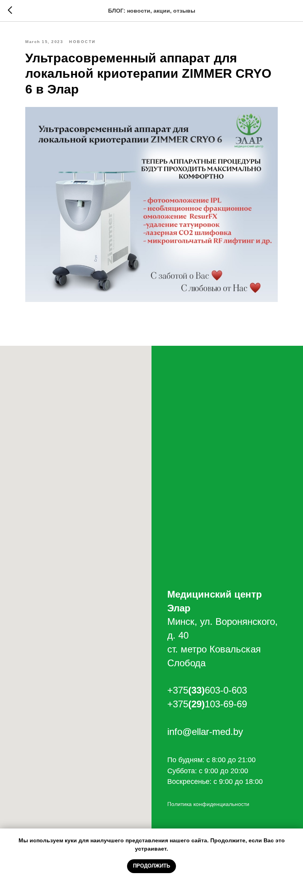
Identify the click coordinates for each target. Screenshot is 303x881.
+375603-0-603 (207, 690)
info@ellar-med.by (205, 731)
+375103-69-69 (207, 704)
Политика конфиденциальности (208, 804)
